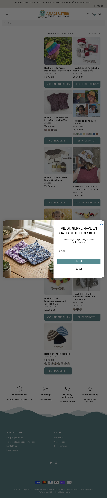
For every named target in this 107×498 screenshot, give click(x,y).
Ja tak (79, 261)
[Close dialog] (101, 223)
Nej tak (79, 269)
